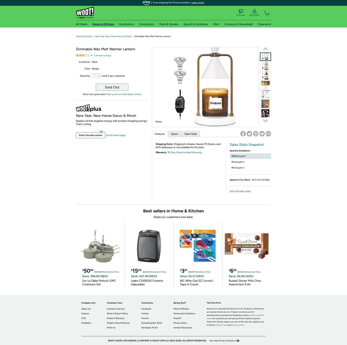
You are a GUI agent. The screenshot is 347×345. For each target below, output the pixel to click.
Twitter (145, 313)
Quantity (85, 75)
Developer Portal (149, 327)
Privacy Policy (180, 323)
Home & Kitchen (84, 36)
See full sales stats (240, 191)
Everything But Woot (151, 323)
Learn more (197, 2)
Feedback (86, 323)
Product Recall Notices (118, 323)
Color (87, 68)
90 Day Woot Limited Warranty (185, 152)
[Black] (265, 75)
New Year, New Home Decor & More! (113, 36)
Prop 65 (177, 318)
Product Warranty (115, 318)
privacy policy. (238, 325)
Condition (84, 62)
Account (254, 15)
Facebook (146, 309)
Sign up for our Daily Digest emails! (124, 94)
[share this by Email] (268, 133)
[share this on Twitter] (249, 133)
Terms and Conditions (184, 313)
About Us (86, 309)
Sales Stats (190, 134)
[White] (265, 56)
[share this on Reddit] (262, 133)
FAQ (83, 318)
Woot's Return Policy (117, 313)
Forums (241, 15)
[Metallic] (265, 66)
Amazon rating (102, 55)
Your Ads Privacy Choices (222, 340)
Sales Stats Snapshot (247, 144)
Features (160, 134)
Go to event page (115, 135)
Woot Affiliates (181, 309)
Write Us (111, 327)
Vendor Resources (183, 327)
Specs (174, 134)
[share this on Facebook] (243, 133)
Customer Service (116, 309)
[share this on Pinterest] (255, 133)
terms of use (221, 325)
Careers (85, 313)
